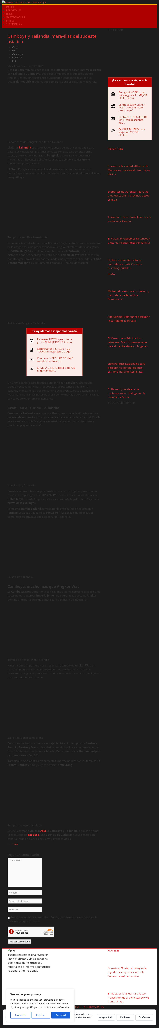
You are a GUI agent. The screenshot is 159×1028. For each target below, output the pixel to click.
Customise (20, 1015)
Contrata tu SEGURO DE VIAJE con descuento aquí (55, 359)
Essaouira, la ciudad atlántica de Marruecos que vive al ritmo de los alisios (129, 170)
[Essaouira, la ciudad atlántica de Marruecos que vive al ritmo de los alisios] (117, 158)
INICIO (10, 7)
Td (14, 60)
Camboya (18, 53)
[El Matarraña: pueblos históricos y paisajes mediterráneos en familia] (117, 230)
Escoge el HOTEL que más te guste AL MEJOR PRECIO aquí (55, 340)
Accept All (61, 1015)
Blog (15, 47)
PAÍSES (11, 20)
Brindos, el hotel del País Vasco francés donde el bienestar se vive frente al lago (128, 997)
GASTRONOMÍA (15, 17)
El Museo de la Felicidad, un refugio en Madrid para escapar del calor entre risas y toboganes (128, 342)
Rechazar (125, 1017)
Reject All (40, 1015)
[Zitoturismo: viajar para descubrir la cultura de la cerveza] (117, 308)
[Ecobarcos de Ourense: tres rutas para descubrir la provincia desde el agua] (117, 183)
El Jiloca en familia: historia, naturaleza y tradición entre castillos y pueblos (125, 264)
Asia (15, 50)
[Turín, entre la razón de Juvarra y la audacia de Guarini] (117, 209)
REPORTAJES (13, 10)
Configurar (144, 1017)
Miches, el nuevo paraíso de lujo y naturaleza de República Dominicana (128, 295)
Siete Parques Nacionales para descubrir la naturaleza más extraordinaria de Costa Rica (126, 367)
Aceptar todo (106, 1017)
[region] (40, 1005)
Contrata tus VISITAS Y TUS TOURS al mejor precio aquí (54, 350)
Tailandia (17, 57)
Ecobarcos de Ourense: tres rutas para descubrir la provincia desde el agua (128, 195)
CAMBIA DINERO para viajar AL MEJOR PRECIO (56, 369)
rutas (14, 844)
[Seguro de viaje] (129, 53)
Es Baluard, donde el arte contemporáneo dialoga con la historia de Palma (126, 393)
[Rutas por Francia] (129, 425)
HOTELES (113, 950)
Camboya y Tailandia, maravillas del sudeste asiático (52, 38)
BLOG (9, 14)
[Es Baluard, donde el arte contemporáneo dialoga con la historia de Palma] (117, 381)
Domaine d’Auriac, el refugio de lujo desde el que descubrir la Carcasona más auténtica (127, 972)
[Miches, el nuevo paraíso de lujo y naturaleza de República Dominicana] (117, 283)
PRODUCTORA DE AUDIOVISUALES (82, 1007)
